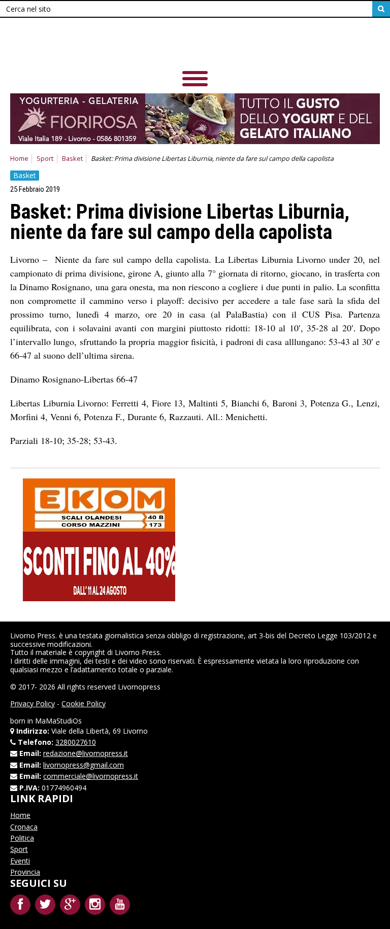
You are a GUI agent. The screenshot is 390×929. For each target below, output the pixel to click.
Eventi (20, 861)
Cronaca (24, 827)
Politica (22, 838)
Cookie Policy (83, 703)
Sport (45, 158)
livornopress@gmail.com (83, 765)
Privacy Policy (32, 703)
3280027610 (75, 742)
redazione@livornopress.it (85, 753)
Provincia (25, 872)
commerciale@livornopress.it (90, 776)
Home (19, 158)
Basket (72, 158)
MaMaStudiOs (58, 721)
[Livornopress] (195, 45)
